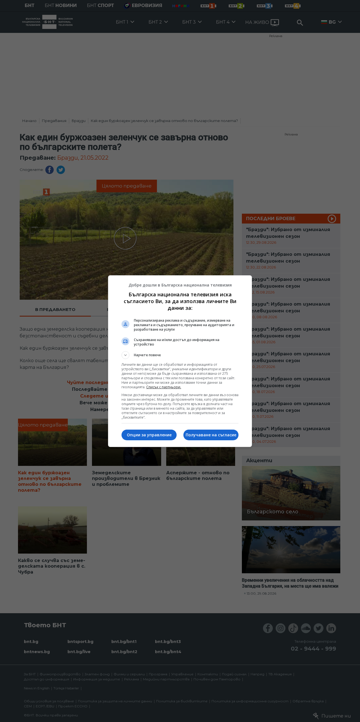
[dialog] (180, 361)
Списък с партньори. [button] (163, 387)
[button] (180, 355)
